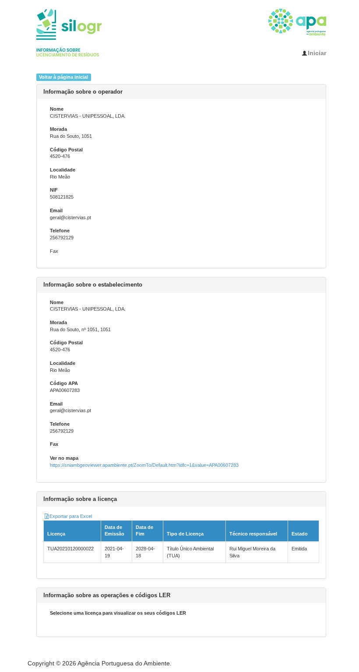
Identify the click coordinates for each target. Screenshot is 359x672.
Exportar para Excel (70, 516)
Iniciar (317, 52)
